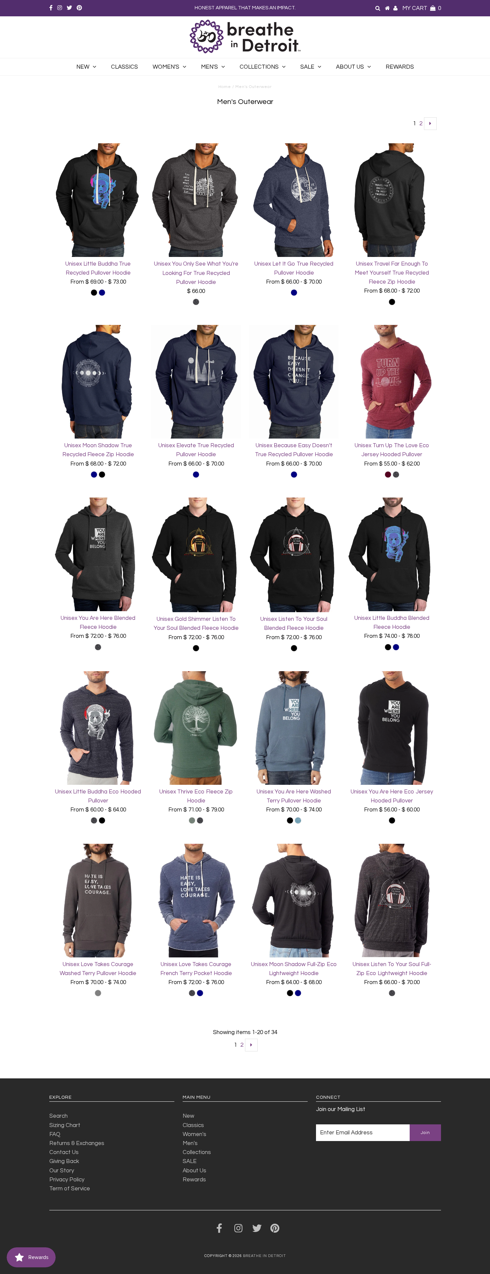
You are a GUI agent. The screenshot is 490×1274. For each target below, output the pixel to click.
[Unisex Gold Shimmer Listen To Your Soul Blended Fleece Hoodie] (196, 555)
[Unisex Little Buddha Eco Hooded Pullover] (98, 728)
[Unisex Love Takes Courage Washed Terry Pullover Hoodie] (98, 900)
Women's (166, 67)
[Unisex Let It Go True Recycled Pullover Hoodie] (294, 200)
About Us (350, 67)
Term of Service (69, 1189)
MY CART (421, 8)
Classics (124, 67)
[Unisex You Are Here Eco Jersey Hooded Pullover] (392, 728)
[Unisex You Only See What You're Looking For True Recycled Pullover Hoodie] (196, 200)
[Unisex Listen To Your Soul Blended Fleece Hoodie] (294, 555)
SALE (307, 67)
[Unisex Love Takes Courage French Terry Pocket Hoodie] (196, 900)
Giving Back (64, 1161)
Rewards (400, 67)
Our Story (61, 1171)
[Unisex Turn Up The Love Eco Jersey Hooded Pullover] (392, 382)
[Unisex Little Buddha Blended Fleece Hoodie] (392, 554)
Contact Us (64, 1152)
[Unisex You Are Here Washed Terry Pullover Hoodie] (294, 728)
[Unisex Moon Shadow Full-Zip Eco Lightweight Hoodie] (294, 900)
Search (58, 1116)
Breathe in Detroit (264, 1256)
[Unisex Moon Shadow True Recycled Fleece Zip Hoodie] (98, 382)
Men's (209, 67)
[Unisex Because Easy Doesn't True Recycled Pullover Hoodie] (294, 382)
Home (224, 87)
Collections (259, 67)
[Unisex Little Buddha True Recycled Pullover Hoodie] (98, 200)
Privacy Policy (66, 1180)
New (82, 67)
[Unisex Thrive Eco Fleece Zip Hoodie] (196, 728)
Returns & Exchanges (76, 1143)
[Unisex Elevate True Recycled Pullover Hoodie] (196, 382)
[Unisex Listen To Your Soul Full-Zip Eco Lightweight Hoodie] (392, 900)
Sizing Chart (64, 1125)
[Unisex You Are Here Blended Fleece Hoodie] (98, 554)
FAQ (54, 1134)
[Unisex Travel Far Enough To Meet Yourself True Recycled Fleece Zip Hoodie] (392, 200)
